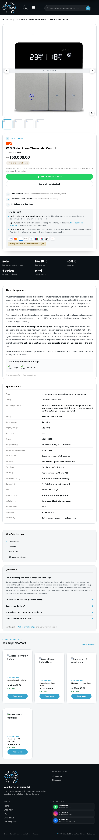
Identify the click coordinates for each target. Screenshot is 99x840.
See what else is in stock (49, 184)
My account (57, 776)
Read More (17, 696)
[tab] (7, 124)
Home (5, 19)
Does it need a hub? (15, 606)
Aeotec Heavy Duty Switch (17, 680)
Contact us (9, 818)
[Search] (88, 8)
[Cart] (25, 7)
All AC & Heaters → (88, 645)
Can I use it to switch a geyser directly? (24, 599)
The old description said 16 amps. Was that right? (29, 577)
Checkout (56, 780)
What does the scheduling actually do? (24, 612)
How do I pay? (14, 212)
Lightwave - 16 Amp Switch (81, 683)
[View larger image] (92, 113)
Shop (12, 19)
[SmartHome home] (9, 7)
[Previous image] (6, 70)
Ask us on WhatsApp (26, 627)
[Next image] (92, 70)
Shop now (8, 810)
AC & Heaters (22, 19)
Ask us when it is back (51, 177)
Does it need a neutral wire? (19, 618)
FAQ (5, 814)
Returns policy (10, 821)
